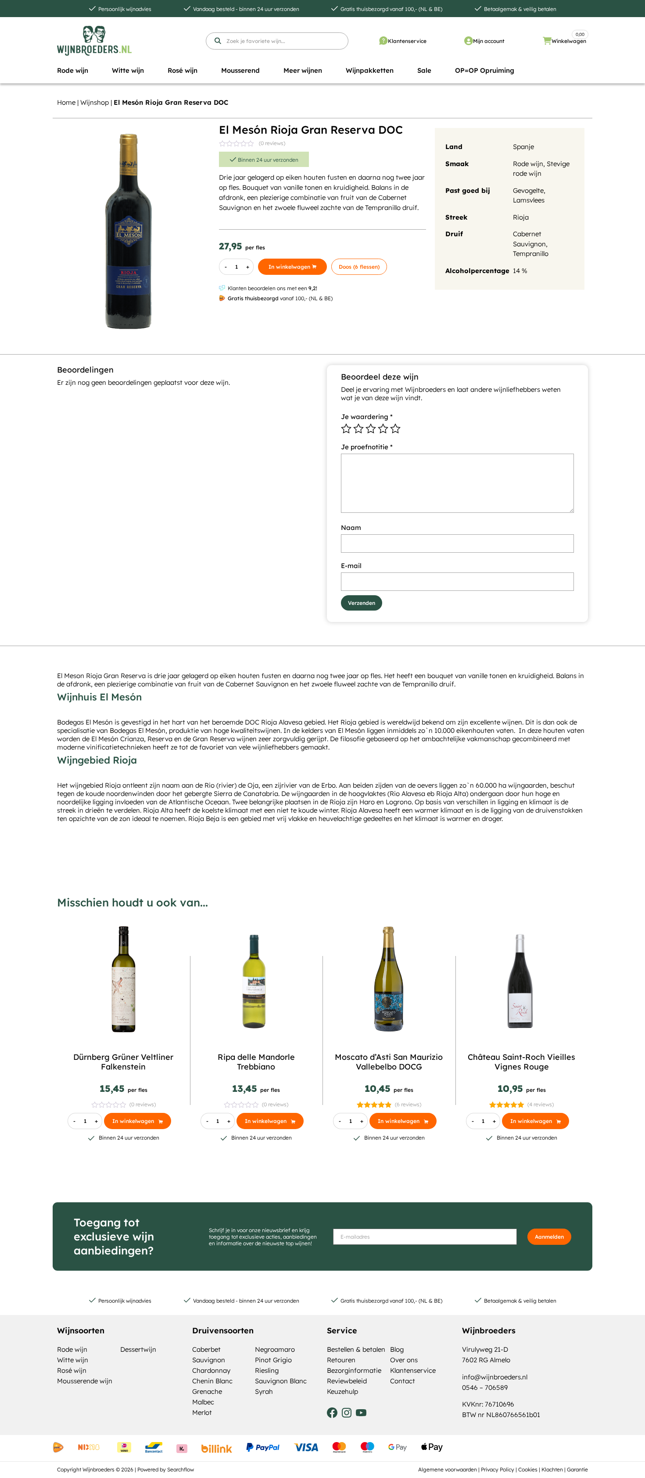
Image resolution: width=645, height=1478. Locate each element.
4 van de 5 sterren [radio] (383, 428)
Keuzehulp (342, 1391)
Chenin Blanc (212, 1381)
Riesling (267, 1370)
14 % (520, 270)
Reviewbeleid (347, 1381)
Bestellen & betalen (356, 1349)
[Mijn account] (468, 40)
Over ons (404, 1360)
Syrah (264, 1391)
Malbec (203, 1402)
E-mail (351, 565)
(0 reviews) (272, 143)
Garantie (577, 1469)
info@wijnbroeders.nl (494, 1377)
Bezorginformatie (354, 1370)
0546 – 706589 (485, 1387)
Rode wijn (528, 164)
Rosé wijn (71, 1370)
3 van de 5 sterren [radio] (371, 428)
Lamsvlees (529, 200)
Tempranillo (530, 253)
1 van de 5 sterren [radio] (346, 428)
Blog (397, 1349)
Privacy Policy (497, 1469)
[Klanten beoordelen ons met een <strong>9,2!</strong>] (222, 288)
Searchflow (180, 1469)
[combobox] (277, 41)
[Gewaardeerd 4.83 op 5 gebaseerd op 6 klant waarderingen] (374, 1104)
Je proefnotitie (367, 447)
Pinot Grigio (273, 1360)
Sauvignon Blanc (281, 1381)
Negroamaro (275, 1349)
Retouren (341, 1360)
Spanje (523, 146)
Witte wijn (72, 1360)
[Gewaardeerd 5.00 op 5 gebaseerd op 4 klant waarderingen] (507, 1104)
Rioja (521, 217)
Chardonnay (211, 1370)
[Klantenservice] (383, 40)
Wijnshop (94, 102)
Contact (402, 1381)
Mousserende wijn (84, 1381)
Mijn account (489, 41)
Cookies (528, 1469)
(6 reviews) (408, 1104)
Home (66, 102)
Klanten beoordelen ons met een (272, 288)
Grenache (207, 1391)
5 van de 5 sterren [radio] (395, 428)
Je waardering (367, 416)
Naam (351, 527)
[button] (72, 71)
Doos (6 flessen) (359, 266)
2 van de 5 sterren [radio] (358, 428)
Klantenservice (407, 41)
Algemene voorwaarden (447, 1469)
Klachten (552, 1469)
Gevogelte (528, 190)
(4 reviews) (540, 1104)
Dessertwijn (138, 1349)
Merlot (202, 1412)
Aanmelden (549, 1236)
